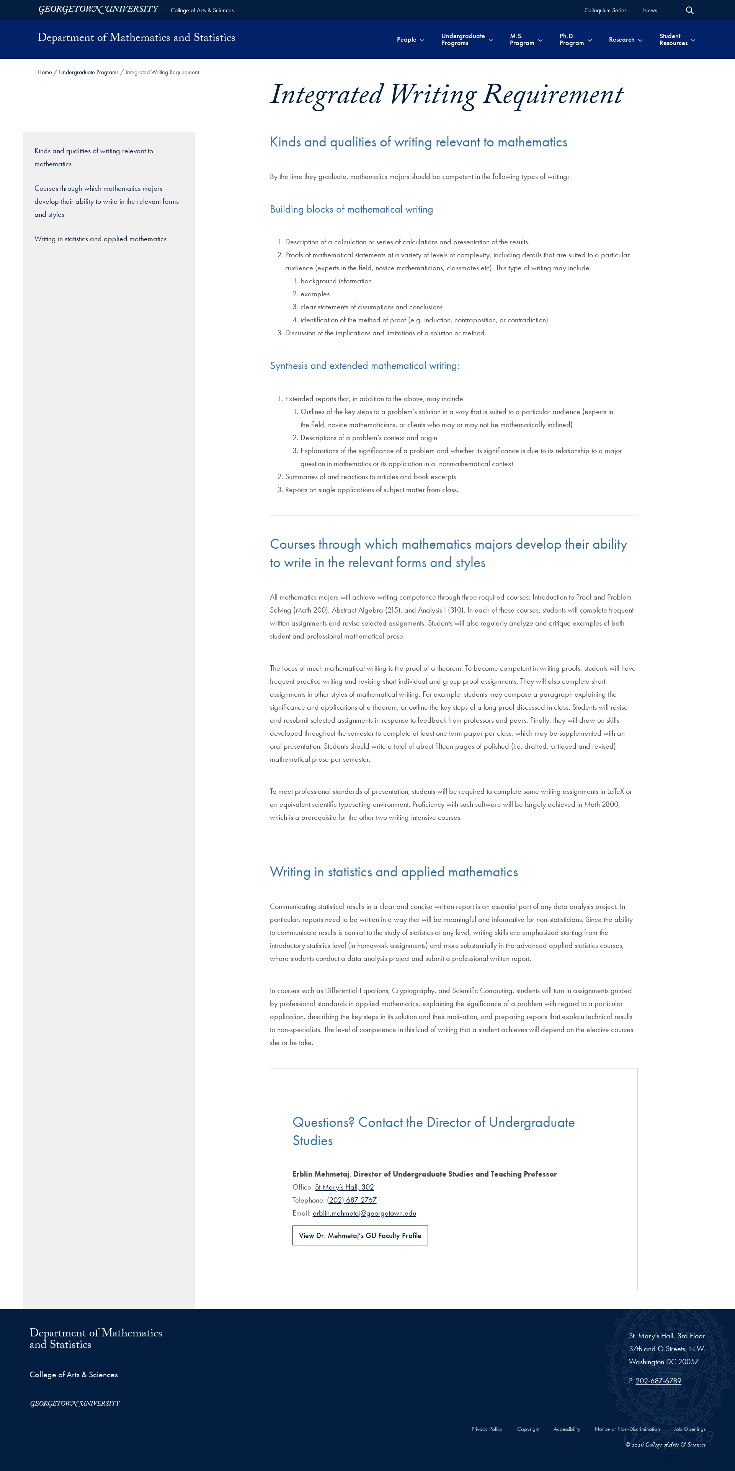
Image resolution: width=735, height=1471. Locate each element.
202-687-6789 (658, 1381)
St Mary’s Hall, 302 (344, 1187)
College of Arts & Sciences (202, 10)
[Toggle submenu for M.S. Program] (540, 39)
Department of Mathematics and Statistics (136, 39)
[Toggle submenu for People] (422, 39)
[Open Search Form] (689, 10)
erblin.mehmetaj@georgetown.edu (364, 1213)
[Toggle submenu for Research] (640, 39)
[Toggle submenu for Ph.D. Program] (590, 39)
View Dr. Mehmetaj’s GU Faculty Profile (360, 1235)
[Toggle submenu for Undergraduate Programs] (491, 39)
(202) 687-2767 (352, 1200)
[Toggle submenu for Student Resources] (693, 39)
